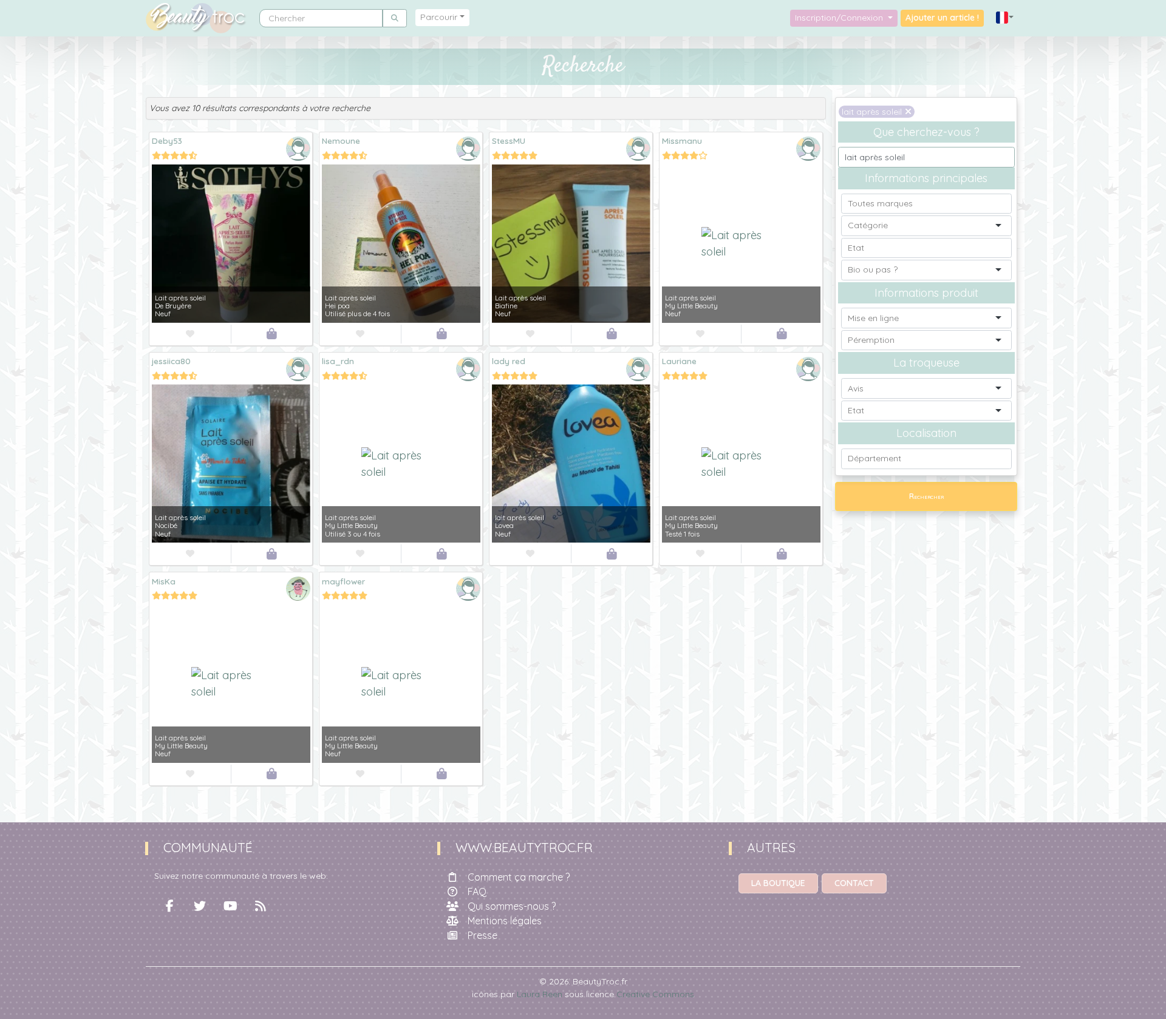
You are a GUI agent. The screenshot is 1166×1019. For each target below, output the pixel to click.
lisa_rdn (338, 361)
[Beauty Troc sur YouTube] (230, 906)
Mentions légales (505, 921)
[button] (1005, 18)
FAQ (477, 891)
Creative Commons (655, 994)
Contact (854, 883)
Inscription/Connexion (840, 17)
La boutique (778, 883)
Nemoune (341, 140)
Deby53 (167, 140)
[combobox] (926, 203)
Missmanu (682, 140)
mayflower (343, 581)
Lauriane (679, 361)
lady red (508, 361)
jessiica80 (171, 361)
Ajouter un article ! (942, 17)
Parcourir (438, 17)
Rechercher (926, 496)
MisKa (164, 581)
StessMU (508, 140)
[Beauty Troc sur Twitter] (200, 906)
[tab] (485, 108)
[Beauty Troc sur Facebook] (169, 906)
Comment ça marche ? (519, 877)
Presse (482, 935)
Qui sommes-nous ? (512, 906)
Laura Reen (539, 994)
